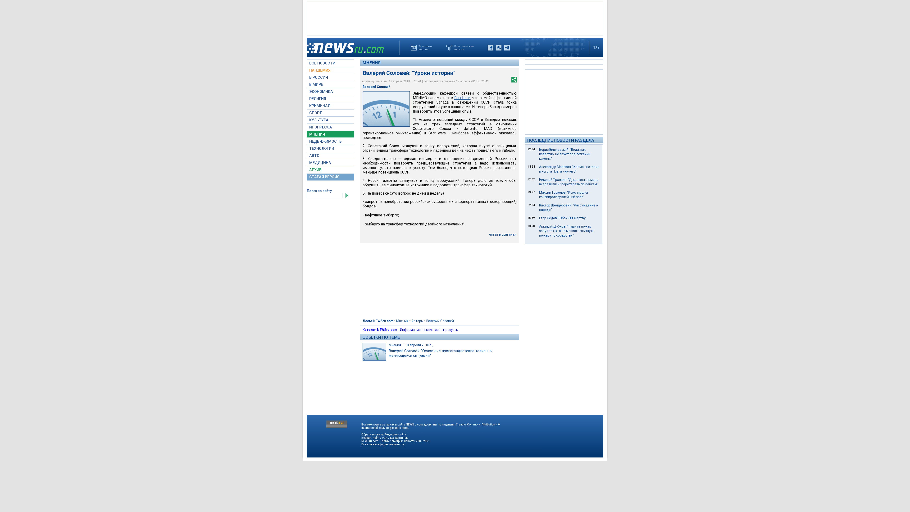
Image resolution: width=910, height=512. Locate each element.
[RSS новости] (498, 47)
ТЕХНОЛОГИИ (321, 148)
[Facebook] (490, 47)
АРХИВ (315, 170)
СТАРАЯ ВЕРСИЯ (324, 177)
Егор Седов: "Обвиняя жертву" (563, 218)
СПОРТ (315, 113)
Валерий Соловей (440, 321)
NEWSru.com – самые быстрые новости (388, 441)
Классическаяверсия (464, 47)
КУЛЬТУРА (318, 120)
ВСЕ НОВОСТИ (322, 63)
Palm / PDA (380, 437)
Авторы (417, 321)
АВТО (314, 155)
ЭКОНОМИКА (321, 91)
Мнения (372, 62)
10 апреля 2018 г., (419, 345)
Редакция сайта (395, 434)
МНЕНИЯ (317, 134)
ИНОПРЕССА (320, 127)
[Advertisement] (455, 18)
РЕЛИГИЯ (317, 98)
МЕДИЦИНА (320, 162)
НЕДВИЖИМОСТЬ (325, 141)
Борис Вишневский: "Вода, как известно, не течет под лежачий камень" (564, 154)
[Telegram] (507, 47)
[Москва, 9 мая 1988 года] (386, 109)
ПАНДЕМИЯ (320, 70)
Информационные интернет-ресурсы (429, 330)
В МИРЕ (316, 84)
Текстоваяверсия (425, 47)
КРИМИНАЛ (319, 106)
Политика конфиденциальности (382, 444)
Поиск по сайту (319, 191)
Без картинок (399, 437)
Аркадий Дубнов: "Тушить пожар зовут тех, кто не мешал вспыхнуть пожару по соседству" (566, 230)
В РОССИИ (318, 77)
